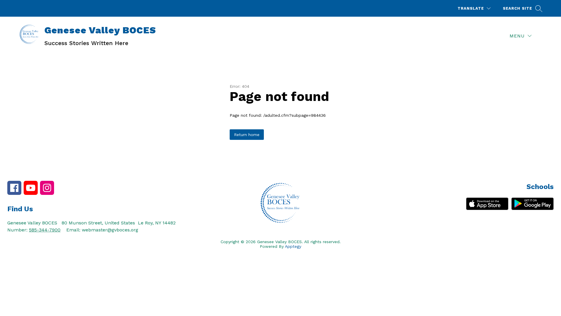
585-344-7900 (44, 230)
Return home (246, 134)
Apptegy (293, 246)
